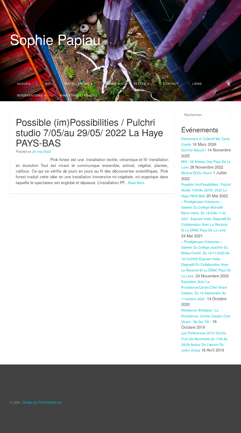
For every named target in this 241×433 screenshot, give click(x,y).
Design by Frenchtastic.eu (42, 402)
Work (112, 83)
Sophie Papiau (55, 39)
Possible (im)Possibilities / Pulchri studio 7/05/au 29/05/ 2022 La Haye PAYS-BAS (89, 132)
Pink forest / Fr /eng (78, 95)
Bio (48, 83)
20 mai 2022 (41, 151)
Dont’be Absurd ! (193, 150)
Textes (140, 83)
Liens (197, 83)
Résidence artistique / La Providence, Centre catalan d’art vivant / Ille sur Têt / (205, 316)
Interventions (30, 95)
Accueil (24, 83)
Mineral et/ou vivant (196, 172)
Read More (136, 182)
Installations (77, 83)
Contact (170, 83)
